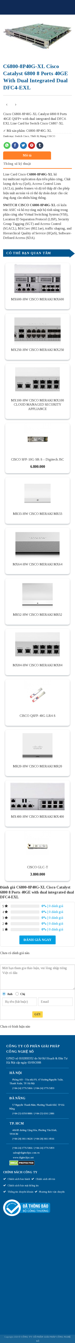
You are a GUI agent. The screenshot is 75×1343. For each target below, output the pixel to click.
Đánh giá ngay (37, 940)
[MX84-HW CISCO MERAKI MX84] (37, 644)
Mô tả (27, 155)
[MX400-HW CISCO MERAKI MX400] (37, 796)
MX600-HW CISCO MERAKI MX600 (37, 299)
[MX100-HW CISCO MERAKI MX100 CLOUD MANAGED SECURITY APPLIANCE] (37, 379)
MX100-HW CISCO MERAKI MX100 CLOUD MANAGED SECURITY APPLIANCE (37, 405)
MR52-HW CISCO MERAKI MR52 (37, 614)
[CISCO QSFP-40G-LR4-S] (37, 695)
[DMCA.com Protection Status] (22, 1162)
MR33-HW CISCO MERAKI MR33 (37, 513)
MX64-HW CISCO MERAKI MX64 (37, 564)
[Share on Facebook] (15, 145)
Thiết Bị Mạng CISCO (42, 136)
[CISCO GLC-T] (37, 846)
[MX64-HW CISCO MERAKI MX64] (37, 543)
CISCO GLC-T (37, 867)
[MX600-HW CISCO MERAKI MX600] (37, 278)
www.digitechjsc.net (23, 1157)
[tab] (36, 155)
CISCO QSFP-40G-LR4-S (37, 715)
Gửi (37, 1014)
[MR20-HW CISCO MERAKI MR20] (37, 745)
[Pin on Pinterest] (31, 145)
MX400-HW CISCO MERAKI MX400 (37, 816)
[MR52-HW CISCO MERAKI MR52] (37, 594)
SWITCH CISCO (16, 205)
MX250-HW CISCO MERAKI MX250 (37, 350)
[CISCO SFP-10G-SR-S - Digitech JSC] (37, 438)
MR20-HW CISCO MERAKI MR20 (37, 766)
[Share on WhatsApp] (7, 145)
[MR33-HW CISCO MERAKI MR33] (37, 493)
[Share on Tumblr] (39, 145)
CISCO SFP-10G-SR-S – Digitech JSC (37, 459)
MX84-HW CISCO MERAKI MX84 (37, 665)
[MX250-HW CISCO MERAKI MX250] (37, 329)
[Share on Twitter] (23, 145)
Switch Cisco (22, 136)
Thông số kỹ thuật (17, 163)
